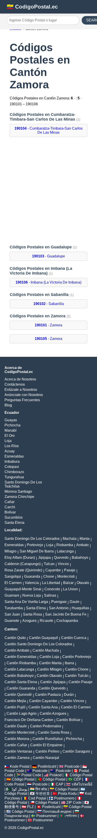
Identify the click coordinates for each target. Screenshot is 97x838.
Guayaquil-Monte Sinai (23, 589)
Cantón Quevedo (52, 688)
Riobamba (64, 545)
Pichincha (13, 425)
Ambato (82, 545)
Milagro (10, 551)
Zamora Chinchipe (19, 497)
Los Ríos (12, 446)
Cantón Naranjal (46, 758)
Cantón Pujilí (15, 707)
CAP (59, 784)
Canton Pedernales (45, 726)
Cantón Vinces (72, 701)
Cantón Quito (15, 638)
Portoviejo (35, 545)
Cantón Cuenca (73, 638)
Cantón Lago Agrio (22, 713)
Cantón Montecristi (20, 732)
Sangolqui (13, 576)
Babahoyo (80, 557)
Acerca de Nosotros (20, 379)
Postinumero (64, 798)
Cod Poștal (37, 798)
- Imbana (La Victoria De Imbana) (48, 282)
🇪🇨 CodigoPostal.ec (32, 7)
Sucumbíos (14, 517)
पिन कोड (41, 789)
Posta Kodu (67, 793)
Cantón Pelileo (47, 751)
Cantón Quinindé (18, 694)
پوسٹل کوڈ (19, 789)
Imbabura (12, 461)
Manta (85, 538)
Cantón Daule (16, 726)
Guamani (12, 595)
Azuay (10, 451)
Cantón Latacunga (19, 669)
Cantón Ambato (17, 650)
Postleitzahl (47, 766)
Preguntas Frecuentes (22, 400)
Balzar (68, 583)
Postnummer (46, 816)
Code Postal (14, 784)
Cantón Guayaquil (43, 638)
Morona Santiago (18, 491)
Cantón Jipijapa (52, 682)
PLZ (30, 807)
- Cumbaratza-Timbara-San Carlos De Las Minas (48, 130)
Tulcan (49, 564)
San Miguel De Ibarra (37, 551)
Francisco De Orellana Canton (29, 720)
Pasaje (69, 570)
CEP (77, 779)
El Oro (10, 435)
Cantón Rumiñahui (47, 739)
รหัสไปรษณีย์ (82, 784)
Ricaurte (46, 621)
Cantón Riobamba (21, 663)
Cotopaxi (12, 467)
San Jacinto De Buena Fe (65, 614)
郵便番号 (12, 807)
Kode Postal (20, 766)
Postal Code (14, 771)
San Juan (12, 614)
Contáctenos (15, 384)
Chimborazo (14, 472)
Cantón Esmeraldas (20, 657)
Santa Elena (14, 522)
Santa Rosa (32, 614)
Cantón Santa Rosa (53, 732)
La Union (70, 589)
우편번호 (42, 793)
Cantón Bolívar (68, 720)
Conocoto (52, 589)
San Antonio (59, 608)
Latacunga (65, 551)
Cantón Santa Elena (21, 682)
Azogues (29, 621)
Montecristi (66, 576)
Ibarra (69, 663)
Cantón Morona (17, 739)
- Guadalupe (48, 256)
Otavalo (83, 583)
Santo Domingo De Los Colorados (32, 538)
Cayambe (53, 570)
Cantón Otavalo (49, 676)
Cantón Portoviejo (76, 657)
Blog (8, 405)
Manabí (10, 430)
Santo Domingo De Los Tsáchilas (23, 484)
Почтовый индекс (57, 811)
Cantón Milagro (49, 669)
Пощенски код (16, 816)
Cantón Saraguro (76, 751)
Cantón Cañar (16, 745)
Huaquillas (80, 608)
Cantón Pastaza (48, 694)
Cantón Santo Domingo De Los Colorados (38, 644)
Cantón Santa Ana (43, 707)
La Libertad (51, 583)
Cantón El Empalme (46, 745)
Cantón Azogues (53, 713)
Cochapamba (67, 621)
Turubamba (14, 608)
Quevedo (61, 557)
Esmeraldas (14, 456)
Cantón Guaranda (21, 688)
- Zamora (48, 325)
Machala (69, 538)
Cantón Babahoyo (19, 676)
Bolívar (10, 512)
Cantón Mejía (15, 701)
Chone (48, 576)
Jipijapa (44, 557)
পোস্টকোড (71, 816)
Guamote (12, 621)
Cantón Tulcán (76, 676)
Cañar (9, 502)
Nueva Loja (31, 595)
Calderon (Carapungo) (23, 564)
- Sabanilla (48, 304)
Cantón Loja (49, 657)
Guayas (11, 420)
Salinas (50, 595)
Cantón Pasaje (80, 682)
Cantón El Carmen (76, 707)
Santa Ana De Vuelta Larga (26, 602)
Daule (74, 602)
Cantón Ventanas (18, 751)
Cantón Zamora (17, 758)
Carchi (10, 507)
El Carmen (13, 583)
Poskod (55, 775)
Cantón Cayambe (43, 701)
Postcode (72, 766)
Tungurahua (14, 477)
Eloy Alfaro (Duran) (20, 557)
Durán (69, 694)
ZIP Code (74, 802)
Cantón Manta (50, 663)
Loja (8, 441)
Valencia (32, 583)
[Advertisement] (48, 190)
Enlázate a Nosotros (21, 390)
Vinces (63, 564)
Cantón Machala (45, 650)
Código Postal (81, 775)
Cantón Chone (76, 669)
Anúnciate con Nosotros (24, 395)
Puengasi (59, 602)
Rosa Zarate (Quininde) (23, 570)
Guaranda (32, 576)
